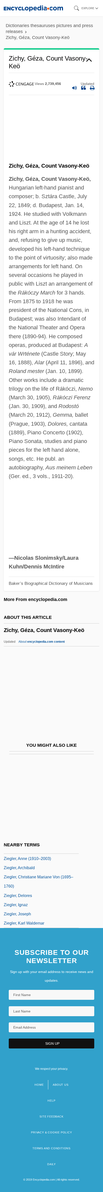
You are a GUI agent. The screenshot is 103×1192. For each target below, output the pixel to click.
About (41, 641)
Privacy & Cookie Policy (51, 1132)
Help (51, 1100)
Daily (51, 1164)
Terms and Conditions (51, 1148)
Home (39, 1084)
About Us (60, 1084)
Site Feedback (51, 1116)
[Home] (33, 8)
